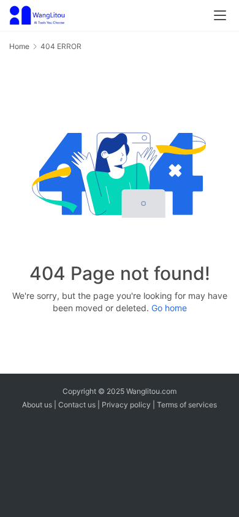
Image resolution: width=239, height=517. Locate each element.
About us (37, 404)
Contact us (77, 404)
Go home (169, 308)
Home (19, 46)
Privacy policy (126, 404)
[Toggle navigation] (220, 15)
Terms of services (187, 404)
